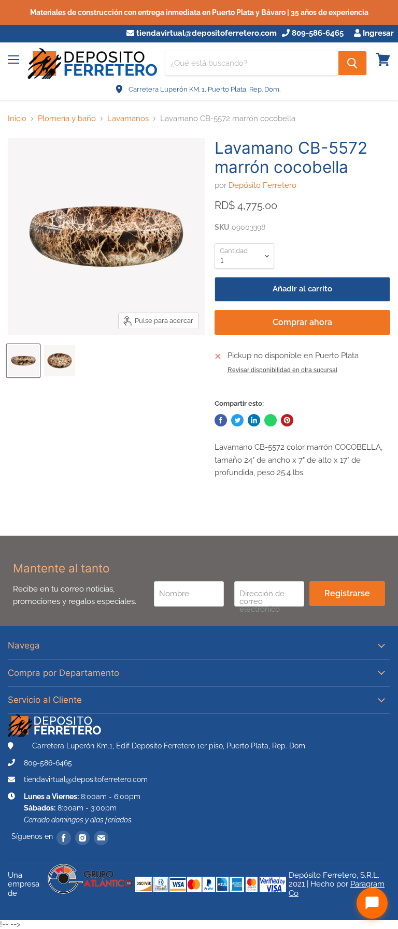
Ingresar (377, 33)
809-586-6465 (317, 33)
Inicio (17, 118)
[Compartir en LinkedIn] (254, 420)
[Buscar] (352, 63)
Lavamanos (128, 118)
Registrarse (347, 593)
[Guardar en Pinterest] (287, 420)
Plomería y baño (67, 118)
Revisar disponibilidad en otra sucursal (282, 370)
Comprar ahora (302, 322)
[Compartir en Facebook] (221, 420)
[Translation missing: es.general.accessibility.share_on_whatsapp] (270, 420)
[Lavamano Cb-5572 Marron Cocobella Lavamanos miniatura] (23, 360)
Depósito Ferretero (262, 185)
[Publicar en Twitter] (237, 420)
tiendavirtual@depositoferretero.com (205, 33)
